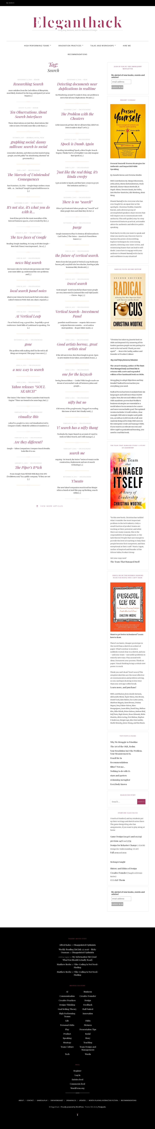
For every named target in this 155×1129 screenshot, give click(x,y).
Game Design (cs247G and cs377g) (126, 836)
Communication (67, 996)
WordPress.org (77, 1088)
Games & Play (42, 1100)
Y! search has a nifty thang (77, 427)
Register (77, 1070)
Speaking (67, 1038)
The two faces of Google (28, 237)
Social (36, 138)
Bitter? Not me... (117, 766)
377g (129, 841)
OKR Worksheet (56, 1100)
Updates (82, 1100)
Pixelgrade (102, 1107)
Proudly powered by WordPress (72, 1107)
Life (67, 1020)
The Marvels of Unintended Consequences (28, 177)
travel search (77, 283)
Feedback (87, 1004)
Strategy (67, 1042)
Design (36, 80)
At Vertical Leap (28, 316)
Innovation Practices (69, 45)
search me (77, 453)
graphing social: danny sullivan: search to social (28, 144)
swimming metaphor (120, 779)
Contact (30, 1100)
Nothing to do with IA (120, 771)
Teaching (87, 1042)
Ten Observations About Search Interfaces (28, 114)
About (21, 1100)
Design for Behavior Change (123, 845)
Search (11, 3)
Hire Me (127, 45)
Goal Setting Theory (67, 1009)
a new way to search (28, 369)
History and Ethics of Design (123, 868)
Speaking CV (71, 1100)
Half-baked (87, 1009)
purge (77, 227)
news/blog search (28, 262)
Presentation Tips (88, 1029)
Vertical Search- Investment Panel (77, 313)
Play (67, 1029)
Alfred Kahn (65, 945)
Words (88, 1054)
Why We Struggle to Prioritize (124, 742)
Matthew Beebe (64, 964)
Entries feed (77, 1079)
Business (30, 138)
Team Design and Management (88, 1048)
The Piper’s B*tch (28, 467)
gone (28, 344)
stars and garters (118, 775)
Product (67, 1033)
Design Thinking (67, 1004)
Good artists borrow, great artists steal (77, 346)
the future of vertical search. (77, 255)
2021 (124, 852)
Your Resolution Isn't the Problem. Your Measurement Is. (126, 752)
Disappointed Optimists (85, 945)
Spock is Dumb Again (77, 143)
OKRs (87, 1020)
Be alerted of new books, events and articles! (128, 76)
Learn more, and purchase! (123, 687)
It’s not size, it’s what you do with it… (28, 209)
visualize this (28, 416)
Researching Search (28, 83)
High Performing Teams (36, 45)
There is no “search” (77, 201)
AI (67, 991)
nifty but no (77, 402)
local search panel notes (28, 290)
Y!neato (77, 481)
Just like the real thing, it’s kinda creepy (77, 174)
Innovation (88, 1013)
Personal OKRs (67, 1025)
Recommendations (77, 54)
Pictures (88, 1025)
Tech (85, 80)
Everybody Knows (118, 784)
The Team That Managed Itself (125, 561)
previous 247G (116, 841)
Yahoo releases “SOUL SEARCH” (28, 389)
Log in (77, 1075)
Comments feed (77, 1083)
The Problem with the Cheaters (77, 116)
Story (87, 1038)
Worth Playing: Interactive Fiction (103, 1100)
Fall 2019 (114, 852)
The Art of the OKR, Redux (122, 746)
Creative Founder (118, 872)
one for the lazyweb (77, 374)
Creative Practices (67, 1000)
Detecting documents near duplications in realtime (77, 86)
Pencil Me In (116, 758)
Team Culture (67, 1046)
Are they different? (28, 442)
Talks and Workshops (102, 45)
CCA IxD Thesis (117, 880)
